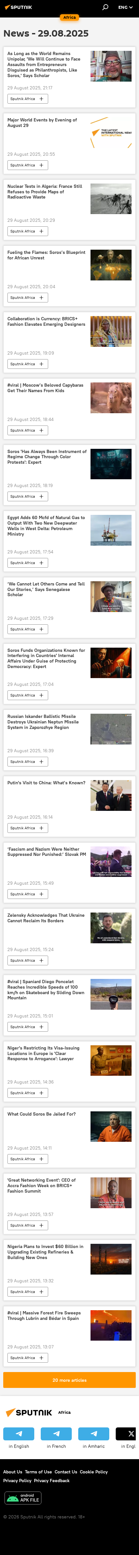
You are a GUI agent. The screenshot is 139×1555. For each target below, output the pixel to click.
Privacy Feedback (52, 1480)
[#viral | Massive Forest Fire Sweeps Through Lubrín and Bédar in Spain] (111, 1325)
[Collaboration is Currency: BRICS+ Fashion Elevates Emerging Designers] (111, 331)
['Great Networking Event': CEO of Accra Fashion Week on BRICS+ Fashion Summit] (111, 1192)
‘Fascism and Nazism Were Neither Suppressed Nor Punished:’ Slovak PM (46, 851)
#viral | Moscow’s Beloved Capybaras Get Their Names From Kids (45, 387)
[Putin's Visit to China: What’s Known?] (111, 795)
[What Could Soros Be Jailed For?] (111, 1126)
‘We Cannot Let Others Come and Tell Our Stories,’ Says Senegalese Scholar (46, 589)
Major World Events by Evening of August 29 (42, 122)
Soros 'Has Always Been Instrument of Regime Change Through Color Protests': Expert (47, 457)
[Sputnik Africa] (19, 10)
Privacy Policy (17, 1480)
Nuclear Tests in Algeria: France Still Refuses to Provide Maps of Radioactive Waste (44, 192)
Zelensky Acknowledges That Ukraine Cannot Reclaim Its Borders (46, 918)
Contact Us (66, 1472)
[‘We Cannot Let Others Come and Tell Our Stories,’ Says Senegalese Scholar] (111, 596)
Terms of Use (38, 1472)
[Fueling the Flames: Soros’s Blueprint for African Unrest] (111, 265)
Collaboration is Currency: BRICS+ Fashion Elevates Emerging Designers (46, 321)
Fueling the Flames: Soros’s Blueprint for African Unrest (46, 255)
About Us (12, 1472)
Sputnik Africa (22, 98)
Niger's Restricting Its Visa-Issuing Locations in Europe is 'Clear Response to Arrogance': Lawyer (43, 1053)
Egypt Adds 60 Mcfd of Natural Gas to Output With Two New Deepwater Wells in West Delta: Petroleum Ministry (46, 526)
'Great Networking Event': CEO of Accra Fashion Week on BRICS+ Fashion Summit (41, 1185)
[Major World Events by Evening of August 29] (111, 132)
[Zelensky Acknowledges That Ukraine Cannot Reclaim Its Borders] (111, 928)
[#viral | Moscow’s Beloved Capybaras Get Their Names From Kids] (111, 397)
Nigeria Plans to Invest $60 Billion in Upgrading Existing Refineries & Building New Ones (45, 1252)
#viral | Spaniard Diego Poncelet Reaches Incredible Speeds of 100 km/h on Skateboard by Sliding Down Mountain (45, 990)
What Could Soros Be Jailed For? (41, 1114)
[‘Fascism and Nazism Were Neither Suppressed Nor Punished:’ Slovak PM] (111, 861)
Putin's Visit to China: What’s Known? (46, 783)
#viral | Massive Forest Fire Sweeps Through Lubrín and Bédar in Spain (44, 1315)
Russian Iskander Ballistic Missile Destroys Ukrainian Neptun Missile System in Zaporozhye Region (43, 722)
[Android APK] (23, 1499)
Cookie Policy (94, 1472)
